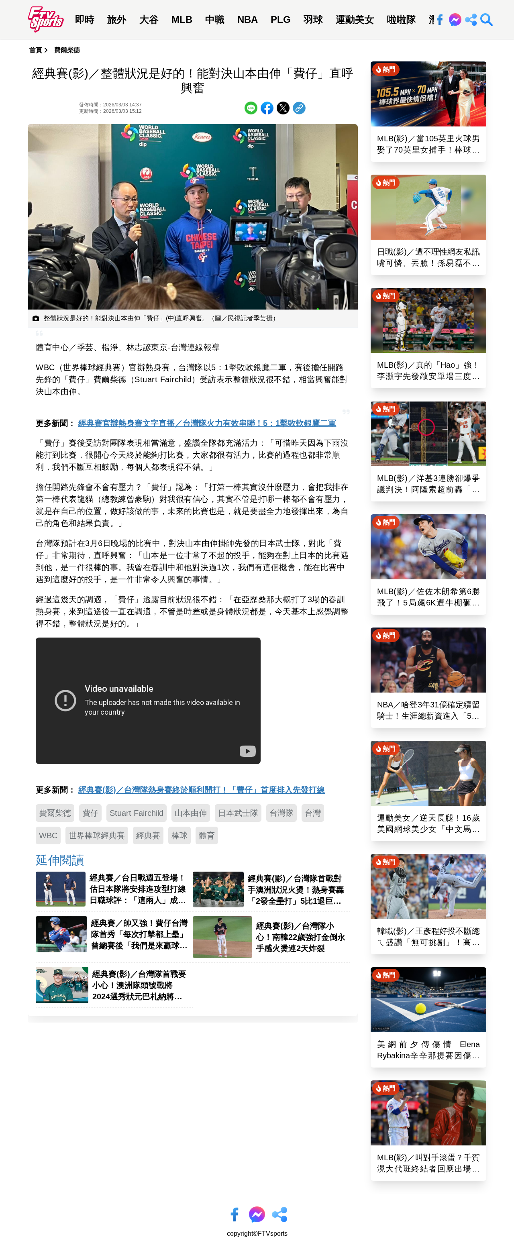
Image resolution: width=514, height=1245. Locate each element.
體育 (207, 835)
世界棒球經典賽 (97, 835)
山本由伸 (191, 813)
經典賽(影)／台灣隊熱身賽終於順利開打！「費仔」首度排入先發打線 (201, 789)
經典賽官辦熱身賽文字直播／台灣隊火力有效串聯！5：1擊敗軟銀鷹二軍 (207, 423)
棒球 (179, 835)
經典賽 (148, 835)
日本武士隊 (238, 813)
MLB (181, 19)
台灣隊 (281, 813)
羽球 (313, 19)
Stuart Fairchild (136, 813)
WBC (48, 835)
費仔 (90, 813)
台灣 (313, 813)
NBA (247, 19)
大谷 (149, 19)
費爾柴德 (67, 50)
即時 (84, 19)
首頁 (35, 50)
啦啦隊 (401, 19)
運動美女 (355, 19)
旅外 (116, 19)
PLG (281, 19)
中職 (214, 19)
